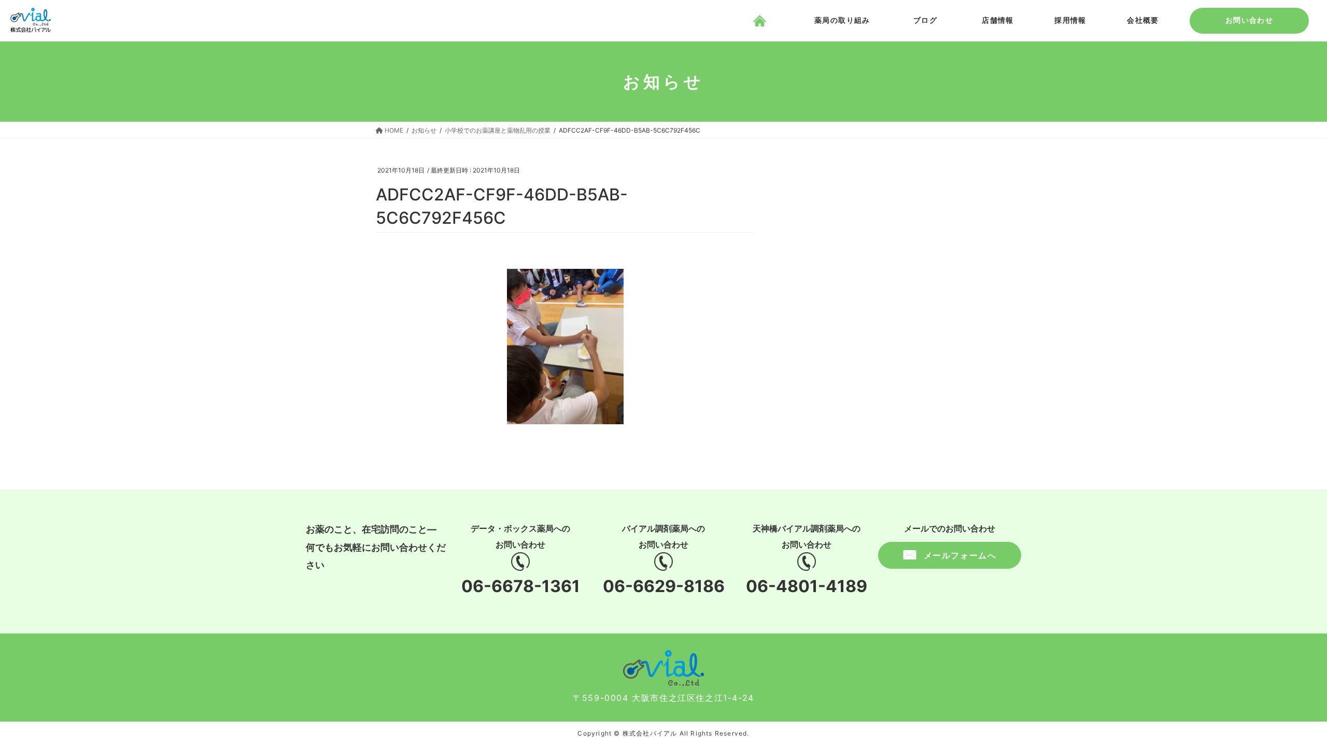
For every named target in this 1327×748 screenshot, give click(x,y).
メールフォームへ (960, 555)
